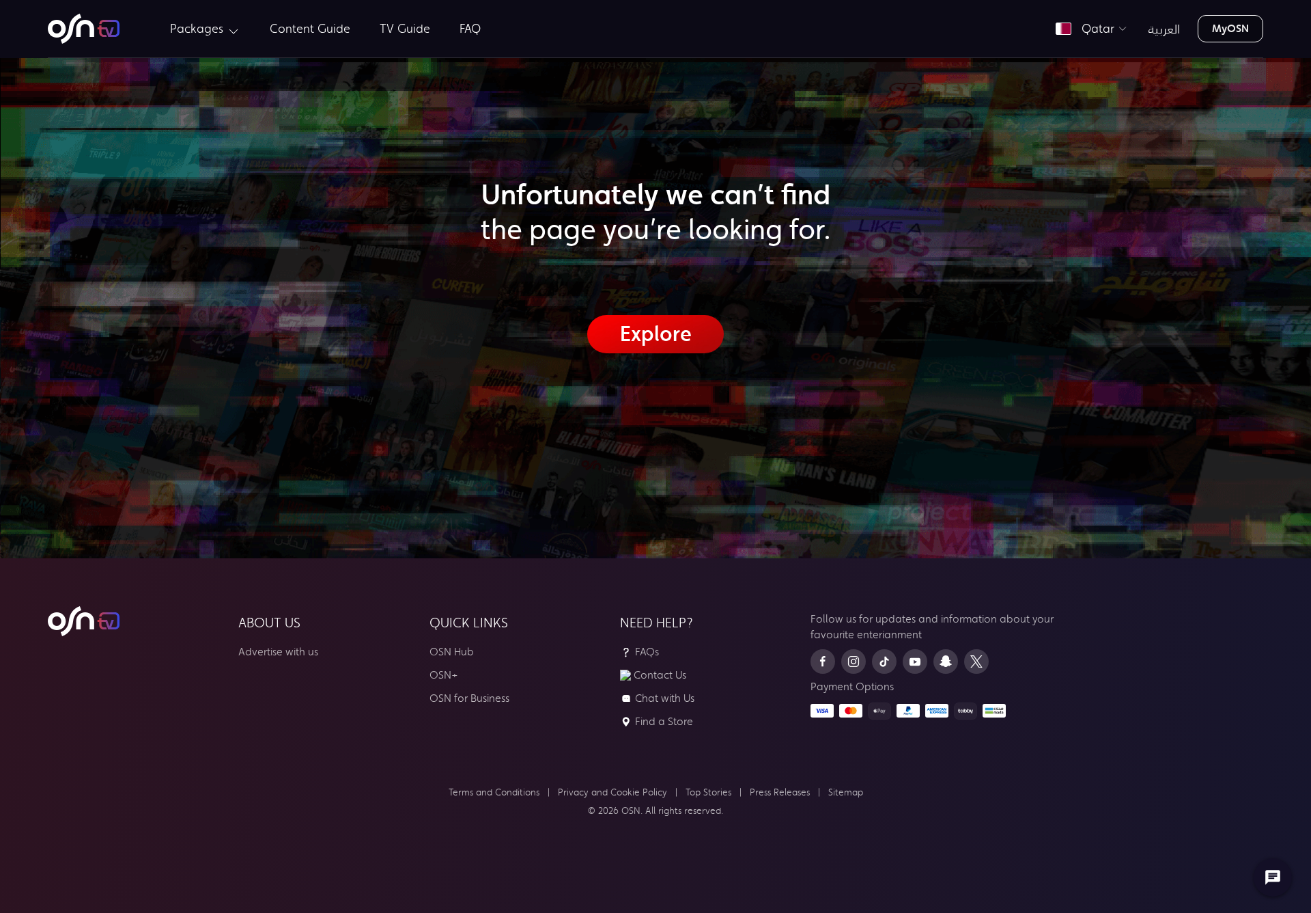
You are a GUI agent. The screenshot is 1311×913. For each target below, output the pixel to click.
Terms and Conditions (494, 792)
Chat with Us (664, 698)
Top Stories (708, 792)
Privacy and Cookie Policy (612, 792)
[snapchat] (945, 661)
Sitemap (845, 792)
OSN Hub (451, 651)
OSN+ (443, 674)
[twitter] (976, 661)
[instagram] (853, 661)
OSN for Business (469, 698)
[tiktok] (884, 661)
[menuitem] (83, 29)
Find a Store (664, 721)
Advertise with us (278, 651)
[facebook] (822, 661)
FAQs (647, 651)
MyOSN (1230, 28)
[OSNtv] (83, 621)
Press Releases (780, 792)
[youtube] (915, 661)
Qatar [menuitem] (1094, 28)
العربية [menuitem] (1164, 29)
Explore (656, 333)
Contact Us (660, 674)
